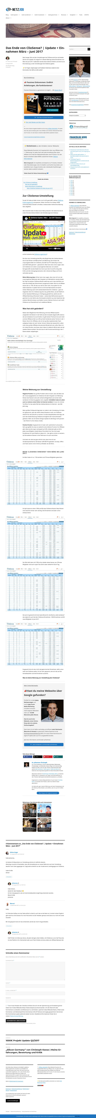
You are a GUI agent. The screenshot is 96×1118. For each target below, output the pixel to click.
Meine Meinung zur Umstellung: (33, 186)
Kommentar (10, 960)
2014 (71, 195)
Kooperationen (13, 1090)
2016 (71, 191)
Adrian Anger (14, 852)
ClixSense (8, 67)
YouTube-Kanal (75, 100)
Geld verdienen (39, 769)
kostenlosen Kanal (83, 92)
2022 (71, 184)
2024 (71, 182)
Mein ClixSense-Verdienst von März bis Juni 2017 (40, 188)
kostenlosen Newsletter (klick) (50, 773)
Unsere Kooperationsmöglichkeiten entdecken (34, 137)
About (8, 18)
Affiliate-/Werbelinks (53, 128)
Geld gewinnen (52, 15)
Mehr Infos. (77, 1116)
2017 (71, 190)
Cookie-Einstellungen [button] (12, 1100)
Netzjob (7, 1111)
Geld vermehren (55, 769)
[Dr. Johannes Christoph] (27, 765)
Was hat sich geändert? (31, 184)
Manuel (12, 903)
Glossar (7, 1090)
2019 (71, 187)
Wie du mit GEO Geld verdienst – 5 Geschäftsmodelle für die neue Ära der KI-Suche (79, 156)
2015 (71, 193)
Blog (7, 15)
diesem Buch (58, 90)
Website (8, 997)
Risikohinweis (26, 1088)
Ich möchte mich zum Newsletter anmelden (22, 1023)
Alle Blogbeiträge (10, 65)
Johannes (15, 883)
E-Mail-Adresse (11, 990)
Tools (80, 15)
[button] (27, 756)
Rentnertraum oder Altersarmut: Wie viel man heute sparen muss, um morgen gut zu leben (80, 151)
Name (8, 983)
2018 (71, 188)
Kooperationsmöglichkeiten (77, 104)
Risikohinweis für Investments (16, 1081)
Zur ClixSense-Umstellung (30, 182)
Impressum (8, 1088)
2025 (71, 181)
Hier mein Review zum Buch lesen (35, 122)
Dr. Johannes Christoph (39, 762)
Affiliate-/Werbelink (43, 1067)
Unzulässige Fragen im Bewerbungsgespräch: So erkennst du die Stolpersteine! (79, 161)
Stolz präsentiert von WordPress (29, 1111)
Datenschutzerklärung (16, 1016)
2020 (71, 185)
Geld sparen (14, 15)
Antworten (9, 876)
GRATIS (86, 15)
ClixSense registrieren (40, 254)
